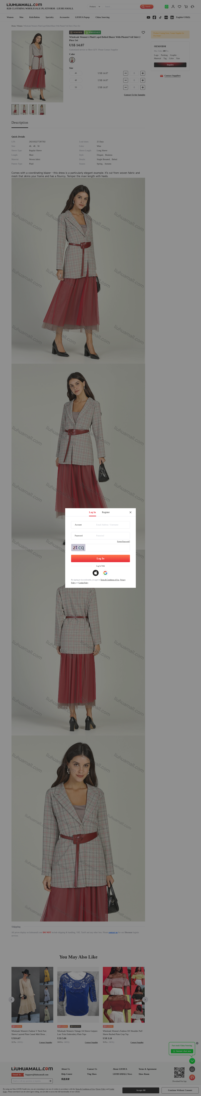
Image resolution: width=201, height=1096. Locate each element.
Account (78, 525)
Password (79, 536)
